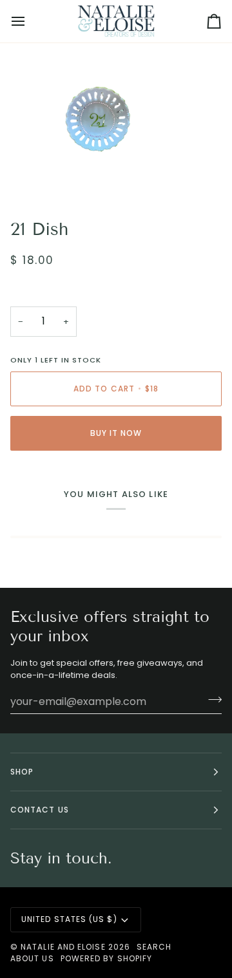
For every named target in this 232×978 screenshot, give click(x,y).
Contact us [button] (39, 809)
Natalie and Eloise (63, 946)
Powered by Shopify (106, 958)
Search (154, 946)
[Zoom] (24, 175)
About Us (32, 958)
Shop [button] (22, 771)
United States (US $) (69, 919)
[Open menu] (29, 21)
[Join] (211, 700)
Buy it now (116, 433)
